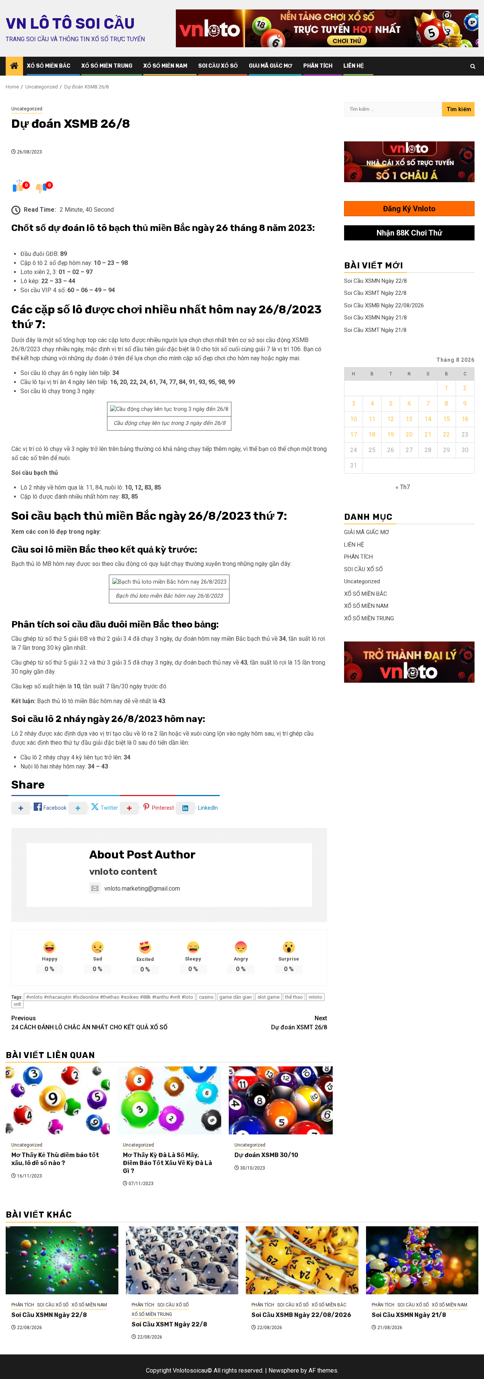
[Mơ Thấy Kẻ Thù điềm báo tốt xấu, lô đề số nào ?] (58, 1100)
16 (465, 419)
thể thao (294, 997)
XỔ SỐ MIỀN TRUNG (106, 66)
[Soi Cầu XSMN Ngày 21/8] (422, 1260)
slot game (268, 997)
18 (372, 434)
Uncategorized (26, 109)
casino (206, 997)
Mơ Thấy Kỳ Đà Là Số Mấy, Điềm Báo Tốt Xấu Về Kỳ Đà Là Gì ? (167, 1162)
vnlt (17, 1004)
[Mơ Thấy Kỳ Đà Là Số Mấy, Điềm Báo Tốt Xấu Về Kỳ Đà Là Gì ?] (169, 1100)
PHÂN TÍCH (317, 66)
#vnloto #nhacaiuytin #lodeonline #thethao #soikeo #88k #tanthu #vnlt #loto (109, 997)
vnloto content (123, 871)
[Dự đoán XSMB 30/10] (281, 1100)
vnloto (315, 997)
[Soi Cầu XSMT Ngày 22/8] (182, 1260)
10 (353, 419)
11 (372, 419)
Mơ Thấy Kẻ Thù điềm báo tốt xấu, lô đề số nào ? (55, 1159)
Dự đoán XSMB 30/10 (266, 1155)
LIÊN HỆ (353, 66)
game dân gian (235, 997)
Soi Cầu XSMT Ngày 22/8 (375, 293)
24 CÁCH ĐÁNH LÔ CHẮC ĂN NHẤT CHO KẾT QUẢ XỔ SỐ (89, 1023)
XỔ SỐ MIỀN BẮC (48, 66)
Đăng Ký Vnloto (409, 208)
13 (409, 419)
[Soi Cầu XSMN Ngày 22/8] (62, 1260)
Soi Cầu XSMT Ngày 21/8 (375, 330)
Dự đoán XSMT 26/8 (299, 1023)
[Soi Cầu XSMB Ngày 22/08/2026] (302, 1260)
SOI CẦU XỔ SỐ (218, 66)
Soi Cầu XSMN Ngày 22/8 (375, 280)
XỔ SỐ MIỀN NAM (165, 66)
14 (428, 419)
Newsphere (283, 1370)
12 (390, 419)
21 (428, 434)
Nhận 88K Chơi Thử (409, 232)
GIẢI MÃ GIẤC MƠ (270, 66)
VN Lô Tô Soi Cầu (70, 24)
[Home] (14, 66)
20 (409, 434)
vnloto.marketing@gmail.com (142, 888)
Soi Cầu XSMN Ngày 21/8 (375, 317)
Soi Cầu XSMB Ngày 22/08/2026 (384, 305)
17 (353, 434)
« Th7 (403, 487)
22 (446, 434)
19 (390, 434)
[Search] (473, 66)
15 (446, 419)
